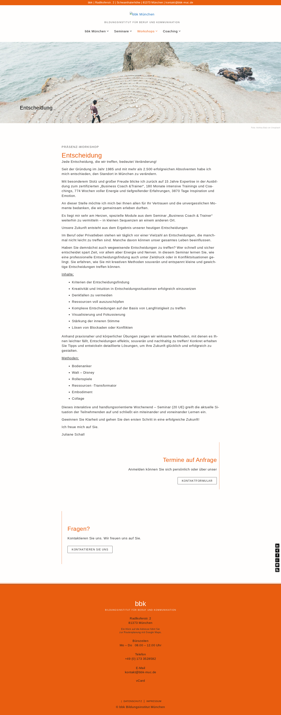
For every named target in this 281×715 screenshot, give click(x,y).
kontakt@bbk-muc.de (179, 2)
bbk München (95, 31)
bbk (140, 603)
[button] (277, 546)
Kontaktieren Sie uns (90, 549)
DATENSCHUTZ (133, 701)
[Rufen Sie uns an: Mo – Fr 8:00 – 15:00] (195, 31)
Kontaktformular (197, 480)
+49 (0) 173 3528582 (140, 658)
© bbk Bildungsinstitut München (140, 707)
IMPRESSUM (153, 701)
